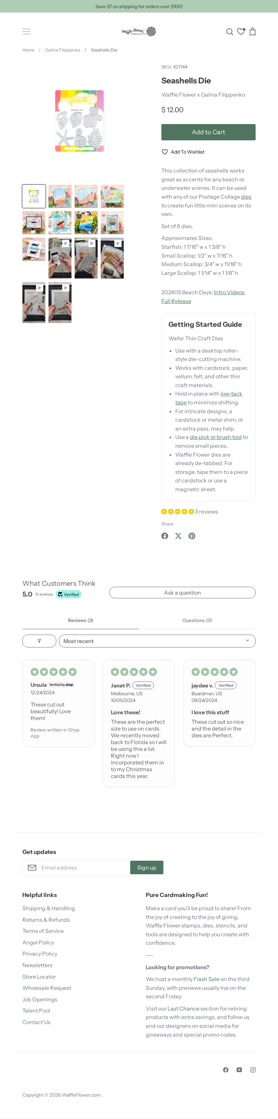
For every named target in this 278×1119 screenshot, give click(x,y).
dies (246, 196)
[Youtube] (239, 1070)
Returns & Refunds (46, 919)
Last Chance (183, 1008)
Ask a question (182, 592)
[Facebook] (226, 1070)
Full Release (176, 301)
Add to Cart (208, 132)
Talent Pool (36, 1010)
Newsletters (37, 965)
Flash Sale (206, 979)
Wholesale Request (46, 987)
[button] (178, 511)
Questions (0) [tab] (197, 620)
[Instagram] (253, 1070)
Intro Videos (229, 292)
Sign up (146, 867)
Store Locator (39, 976)
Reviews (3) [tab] (81, 620)
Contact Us (36, 1022)
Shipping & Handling (48, 908)
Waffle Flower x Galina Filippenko (203, 94)
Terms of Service (43, 930)
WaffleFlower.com (82, 1095)
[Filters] (39, 641)
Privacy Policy (39, 953)
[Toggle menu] (26, 31)
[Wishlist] (241, 32)
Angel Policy (38, 942)
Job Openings (39, 999)
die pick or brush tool (216, 437)
